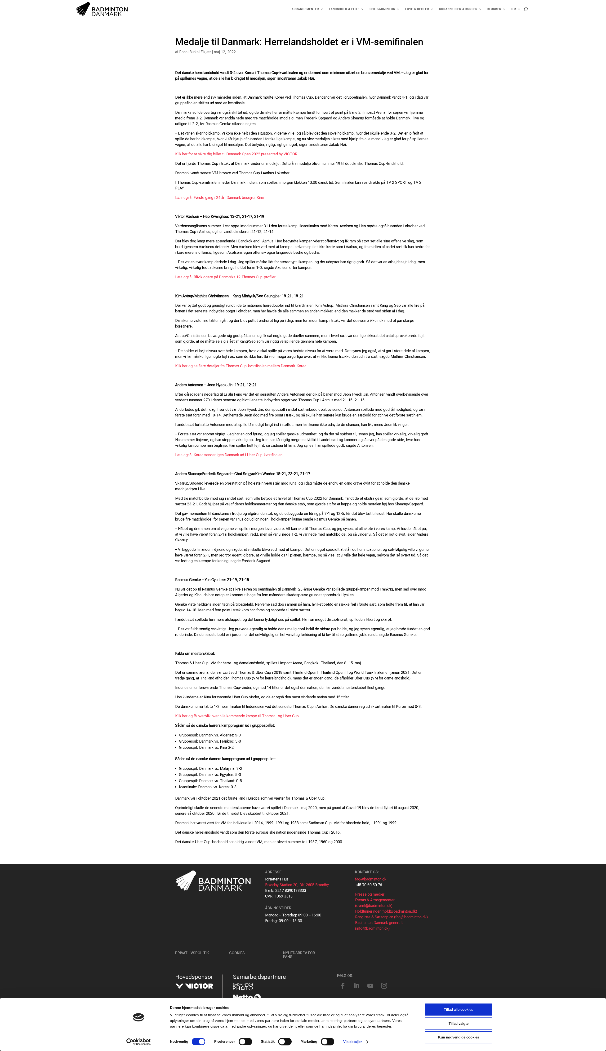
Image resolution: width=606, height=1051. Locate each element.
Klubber (494, 9)
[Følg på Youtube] (370, 986)
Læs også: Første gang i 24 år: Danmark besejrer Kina (219, 197)
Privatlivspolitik (192, 953)
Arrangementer (305, 9)
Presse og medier (369, 894)
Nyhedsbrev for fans (299, 955)
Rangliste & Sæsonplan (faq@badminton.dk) (391, 917)
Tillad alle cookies (458, 1009)
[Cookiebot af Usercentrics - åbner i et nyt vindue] (138, 1041)
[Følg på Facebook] (343, 986)
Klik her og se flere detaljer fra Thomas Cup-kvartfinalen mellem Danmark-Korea (240, 366)
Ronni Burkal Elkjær (195, 52)
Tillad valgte (458, 1023)
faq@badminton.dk (370, 879)
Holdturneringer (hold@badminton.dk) (386, 911)
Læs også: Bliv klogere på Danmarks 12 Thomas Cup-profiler (225, 277)
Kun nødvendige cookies (458, 1037)
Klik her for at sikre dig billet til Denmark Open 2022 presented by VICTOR (236, 154)
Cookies (237, 953)
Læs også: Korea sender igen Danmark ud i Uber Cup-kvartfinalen (228, 455)
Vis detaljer (352, 1042)
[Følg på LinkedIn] (357, 986)
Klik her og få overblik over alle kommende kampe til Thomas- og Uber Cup (237, 716)
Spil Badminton (382, 9)
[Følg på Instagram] (384, 986)
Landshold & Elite (344, 9)
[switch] (245, 1041)
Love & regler (417, 9)
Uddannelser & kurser (458, 9)
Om (513, 9)
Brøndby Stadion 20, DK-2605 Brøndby (297, 885)
